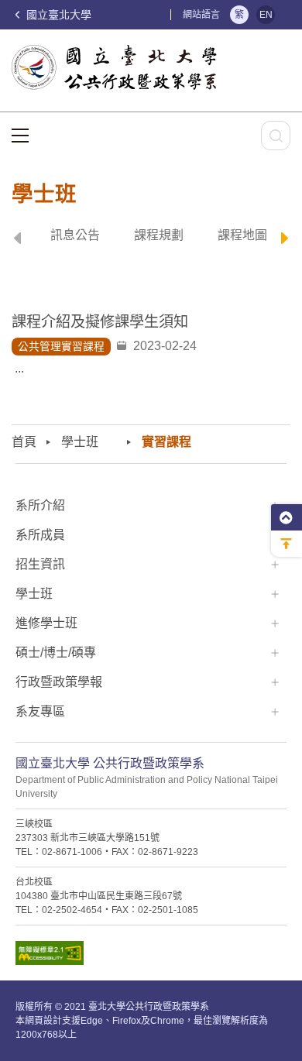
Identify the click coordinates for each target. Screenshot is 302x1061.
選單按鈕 (20, 135)
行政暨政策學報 (58, 681)
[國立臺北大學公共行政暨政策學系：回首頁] (118, 67)
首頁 (24, 441)
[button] (17, 240)
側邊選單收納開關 (286, 517)
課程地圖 (242, 235)
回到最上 (286, 543)
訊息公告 (75, 235)
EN (266, 14)
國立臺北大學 (57, 14)
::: (162, 14)
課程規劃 (159, 235)
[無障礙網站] (151, 957)
